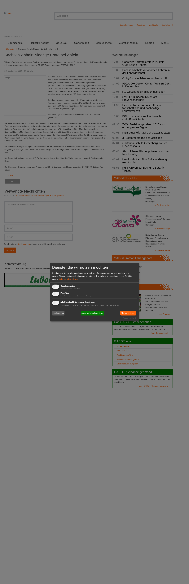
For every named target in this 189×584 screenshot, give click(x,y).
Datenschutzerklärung (68, 279)
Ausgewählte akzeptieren (92, 313)
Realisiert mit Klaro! (129, 318)
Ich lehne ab (58, 313)
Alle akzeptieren (128, 313)
